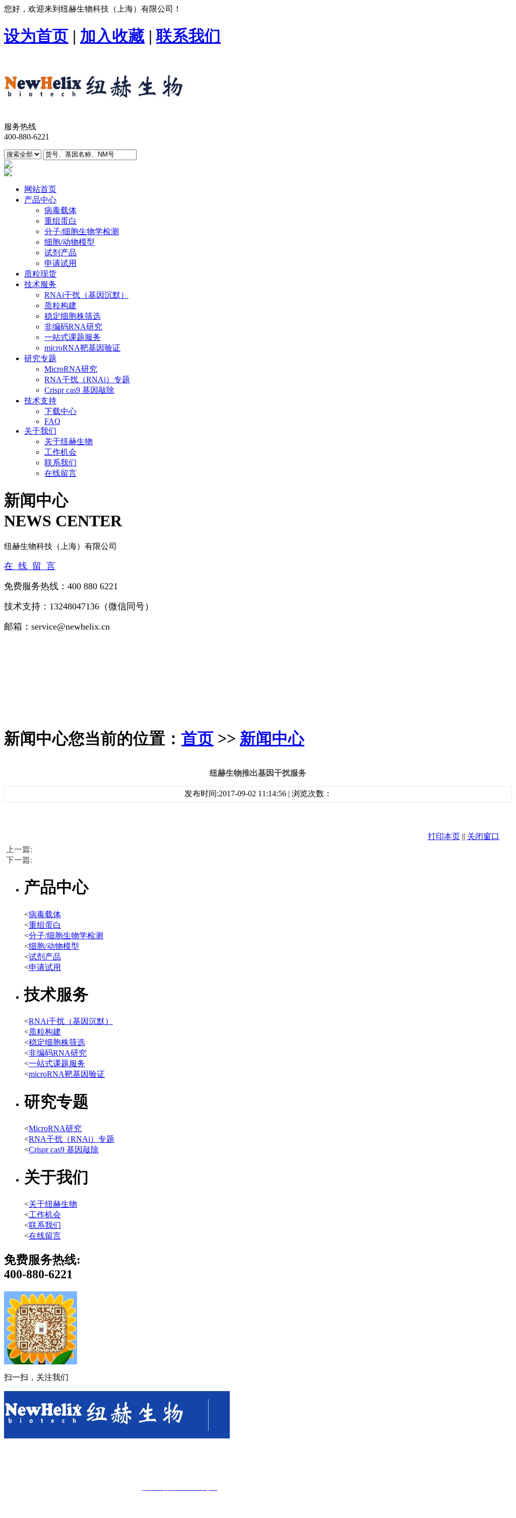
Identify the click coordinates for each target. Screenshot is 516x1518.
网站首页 (40, 189)
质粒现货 (40, 273)
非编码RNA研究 (73, 326)
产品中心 (40, 199)
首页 (197, 738)
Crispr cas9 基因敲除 (79, 390)
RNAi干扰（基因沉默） (86, 295)
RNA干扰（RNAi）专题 (87, 379)
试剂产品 (60, 252)
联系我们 (188, 36)
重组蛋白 (60, 221)
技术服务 (40, 284)
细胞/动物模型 (69, 242)
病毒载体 (60, 210)
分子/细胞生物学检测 (81, 231)
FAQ (52, 421)
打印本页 (444, 836)
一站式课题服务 (72, 337)
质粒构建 (60, 305)
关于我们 (40, 431)
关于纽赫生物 (68, 441)
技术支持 (40, 400)
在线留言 (60, 473)
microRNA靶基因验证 (82, 347)
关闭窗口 (483, 836)
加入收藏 (112, 36)
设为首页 (36, 36)
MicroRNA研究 (70, 369)
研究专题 (40, 358)
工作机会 (60, 452)
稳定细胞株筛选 (72, 316)
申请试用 (60, 263)
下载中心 (60, 411)
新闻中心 (272, 738)
